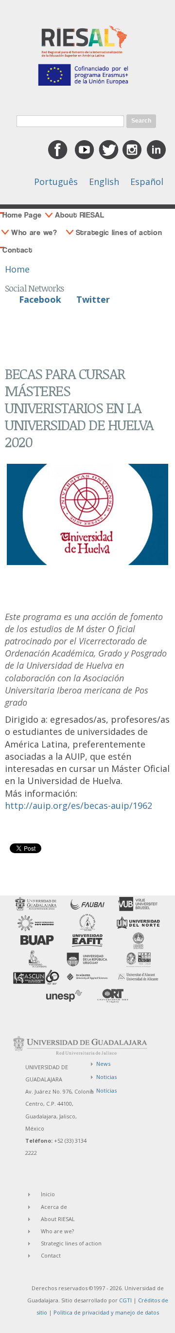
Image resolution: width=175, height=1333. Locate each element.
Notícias (106, 1090)
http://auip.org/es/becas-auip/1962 (78, 805)
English (104, 181)
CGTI (125, 1300)
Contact (17, 250)
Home (17, 269)
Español (146, 181)
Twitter (93, 299)
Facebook (40, 299)
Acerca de (54, 1206)
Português (56, 181)
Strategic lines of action (119, 232)
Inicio (48, 1194)
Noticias (106, 1076)
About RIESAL (79, 214)
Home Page (21, 214)
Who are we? (34, 232)
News (103, 1063)
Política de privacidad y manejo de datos (106, 1312)
